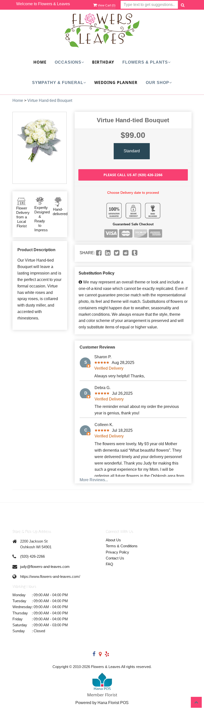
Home (40, 62)
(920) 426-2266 (32, 556)
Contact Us (115, 558)
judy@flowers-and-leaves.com (45, 566)
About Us (113, 540)
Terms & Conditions (122, 546)
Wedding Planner (116, 82)
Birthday (103, 62)
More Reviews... (94, 480)
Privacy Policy (117, 552)
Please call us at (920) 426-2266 (132, 174)
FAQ (109, 564)
